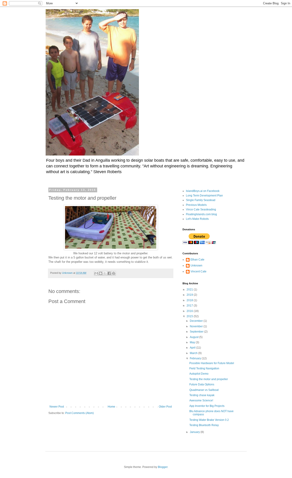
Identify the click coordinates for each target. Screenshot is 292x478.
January (195, 432)
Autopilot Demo (199, 373)
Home (111, 406)
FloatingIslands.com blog (201, 214)
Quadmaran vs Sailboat (204, 390)
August (194, 337)
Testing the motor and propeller (208, 379)
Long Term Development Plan (204, 195)
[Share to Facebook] (109, 273)
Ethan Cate (197, 259)
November (196, 326)
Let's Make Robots (197, 218)
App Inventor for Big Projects (206, 406)
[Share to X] (105, 273)
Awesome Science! (201, 400)
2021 (190, 289)
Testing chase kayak (201, 395)
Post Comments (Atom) (79, 413)
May (193, 342)
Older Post (165, 406)
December (196, 320)
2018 (190, 300)
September (197, 331)
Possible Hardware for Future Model (211, 363)
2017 (190, 305)
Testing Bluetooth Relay (204, 425)
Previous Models (196, 205)
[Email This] (96, 273)
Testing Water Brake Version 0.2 (209, 420)
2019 (190, 294)
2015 (190, 316)
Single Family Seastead (200, 200)
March (194, 353)
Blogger (162, 467)
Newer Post (57, 406)
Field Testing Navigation (204, 368)
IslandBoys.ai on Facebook (202, 191)
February (196, 358)
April (193, 347)
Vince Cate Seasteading (201, 209)
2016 (190, 311)
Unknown (196, 265)
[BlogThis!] (100, 273)
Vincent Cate (198, 271)
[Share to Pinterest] (113, 273)
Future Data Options (201, 384)
